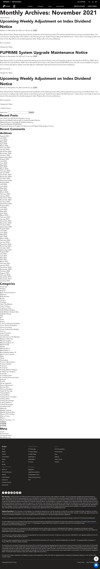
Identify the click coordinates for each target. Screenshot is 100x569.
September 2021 (6, 250)
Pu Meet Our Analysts (7, 372)
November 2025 (6, 153)
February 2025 (5, 171)
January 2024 (4, 196)
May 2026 (3, 142)
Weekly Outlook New (7, 412)
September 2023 (6, 204)
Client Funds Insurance (34, 477)
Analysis (3, 289)
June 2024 (3, 186)
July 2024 (3, 184)
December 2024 (5, 175)
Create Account (79, 6)
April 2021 (3, 259)
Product (4, 446)
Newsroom (5, 480)
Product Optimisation (7, 362)
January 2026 (4, 149)
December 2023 (5, 198)
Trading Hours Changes (8, 397)
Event (2, 319)
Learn (50, 6)
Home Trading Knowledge (9, 329)
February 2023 (5, 217)
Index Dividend (5, 333)
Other (2, 358)
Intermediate (4, 335)
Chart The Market (6, 304)
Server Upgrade (5, 383)
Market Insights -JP (6, 343)
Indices (4, 454)
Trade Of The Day (6, 391)
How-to (2, 331)
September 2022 (6, 227)
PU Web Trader (32, 454)
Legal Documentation (34, 472)
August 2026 (4, 136)
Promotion (4, 368)
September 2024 (6, 180)
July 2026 (3, 138)
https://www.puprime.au (91, 523)
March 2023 (4, 215)
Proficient (3, 366)
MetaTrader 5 (5, 350)
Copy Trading (5, 306)
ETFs (3, 462)
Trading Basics (5, 393)
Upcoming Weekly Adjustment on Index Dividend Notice (45, 24)
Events (2, 321)
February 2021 (5, 263)
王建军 (35, 30)
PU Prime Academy (60, 449)
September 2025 (6, 157)
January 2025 (4, 173)
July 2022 (3, 231)
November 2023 (6, 200)
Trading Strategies (6, 404)
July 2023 (3, 207)
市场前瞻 (3, 424)
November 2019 (6, 279)
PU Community (58, 451)
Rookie (2, 381)
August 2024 (4, 182)
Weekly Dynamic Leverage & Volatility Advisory (16, 122)
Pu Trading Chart (6, 375)
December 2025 (5, 151)
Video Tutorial (58, 459)
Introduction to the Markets (10, 337)
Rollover (3, 379)
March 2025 (4, 169)
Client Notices (5, 477)
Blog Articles (4, 296)
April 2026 (3, 144)
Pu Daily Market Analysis (8, 370)
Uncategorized (5, 406)
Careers (2, 300)
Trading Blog (4, 395)
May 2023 (3, 211)
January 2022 (4, 242)
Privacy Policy (80, 562)
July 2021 (3, 254)
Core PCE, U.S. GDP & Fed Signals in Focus (15, 118)
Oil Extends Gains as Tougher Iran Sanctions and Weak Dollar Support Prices (27, 126)
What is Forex (5, 416)
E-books (57, 462)
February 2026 (5, 148)
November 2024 (6, 177)
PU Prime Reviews (6, 472)
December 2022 (5, 221)
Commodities (5, 457)
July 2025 (3, 161)
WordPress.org (5, 437)
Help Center (5, 485)
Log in (2, 432)
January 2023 (4, 219)
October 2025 (5, 155)
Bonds (2, 298)
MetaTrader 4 (5, 348)
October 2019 (5, 281)
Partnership (4, 360)
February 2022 (5, 240)
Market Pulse (4, 345)
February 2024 (5, 194)
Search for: (4, 112)
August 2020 (4, 273)
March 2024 (4, 192)
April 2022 (3, 236)
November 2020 (6, 269)
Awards (2, 291)
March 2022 (4, 238)
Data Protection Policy (92, 562)
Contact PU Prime (6, 482)
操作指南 (3, 426)
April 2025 (3, 167)
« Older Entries (5, 108)
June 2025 (3, 163)
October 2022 (5, 225)
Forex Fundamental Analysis (10, 323)
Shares (3, 459)
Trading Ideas (4, 399)
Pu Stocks (3, 374)
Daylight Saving (5, 314)
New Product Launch (7, 354)
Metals (3, 451)
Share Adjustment (6, 385)
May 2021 (3, 258)
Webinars (3, 408)
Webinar (57, 457)
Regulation (31, 469)
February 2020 (5, 275)
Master (2, 347)
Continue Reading (53, 39)
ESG (1, 316)
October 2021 (5, 248)
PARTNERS (6, 2)
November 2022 (6, 223)
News (10, 47)
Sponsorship (60, 6)
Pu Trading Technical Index (9, 377)
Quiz (56, 454)
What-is (2, 418)
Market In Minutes (6, 339)
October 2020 (5, 271)
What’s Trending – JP (7, 420)
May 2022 (3, 234)
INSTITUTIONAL (16, 2)
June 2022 (3, 233)
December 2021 (5, 244)
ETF (1, 318)
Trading (30, 6)
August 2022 (4, 229)
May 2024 (3, 188)
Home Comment (6, 327)
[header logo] (9, 6)
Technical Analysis (6, 389)
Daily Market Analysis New (9, 312)
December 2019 (5, 277)
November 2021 (6, 246)
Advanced (3, 287)
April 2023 (3, 213)
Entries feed (4, 434)
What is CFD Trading (7, 414)
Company (40, 6)
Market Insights (5, 341)
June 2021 (3, 256)
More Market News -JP (8, 352)
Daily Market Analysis (7, 310)
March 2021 (4, 261)
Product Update (5, 364)
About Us (4, 469)
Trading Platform (6, 402)
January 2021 (4, 265)
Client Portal (92, 6)
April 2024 (3, 190)
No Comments (5, 43)
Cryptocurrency (5, 308)
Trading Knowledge (7, 401)
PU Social (30, 462)
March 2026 (4, 146)
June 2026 (3, 140)
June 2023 (3, 209)
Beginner (3, 294)
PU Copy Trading (32, 451)
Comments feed (5, 435)
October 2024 (5, 178)
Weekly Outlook (5, 410)
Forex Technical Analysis (8, 325)
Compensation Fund (33, 474)
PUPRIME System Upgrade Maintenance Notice (44, 52)
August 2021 (4, 252)
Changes (3, 302)
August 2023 (4, 205)
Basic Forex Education (8, 293)
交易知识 (3, 422)
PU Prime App (32, 449)
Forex (3, 449)
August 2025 (4, 159)
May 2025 (3, 165)
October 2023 (5, 202)
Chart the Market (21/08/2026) (10, 124)
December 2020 (5, 267)
